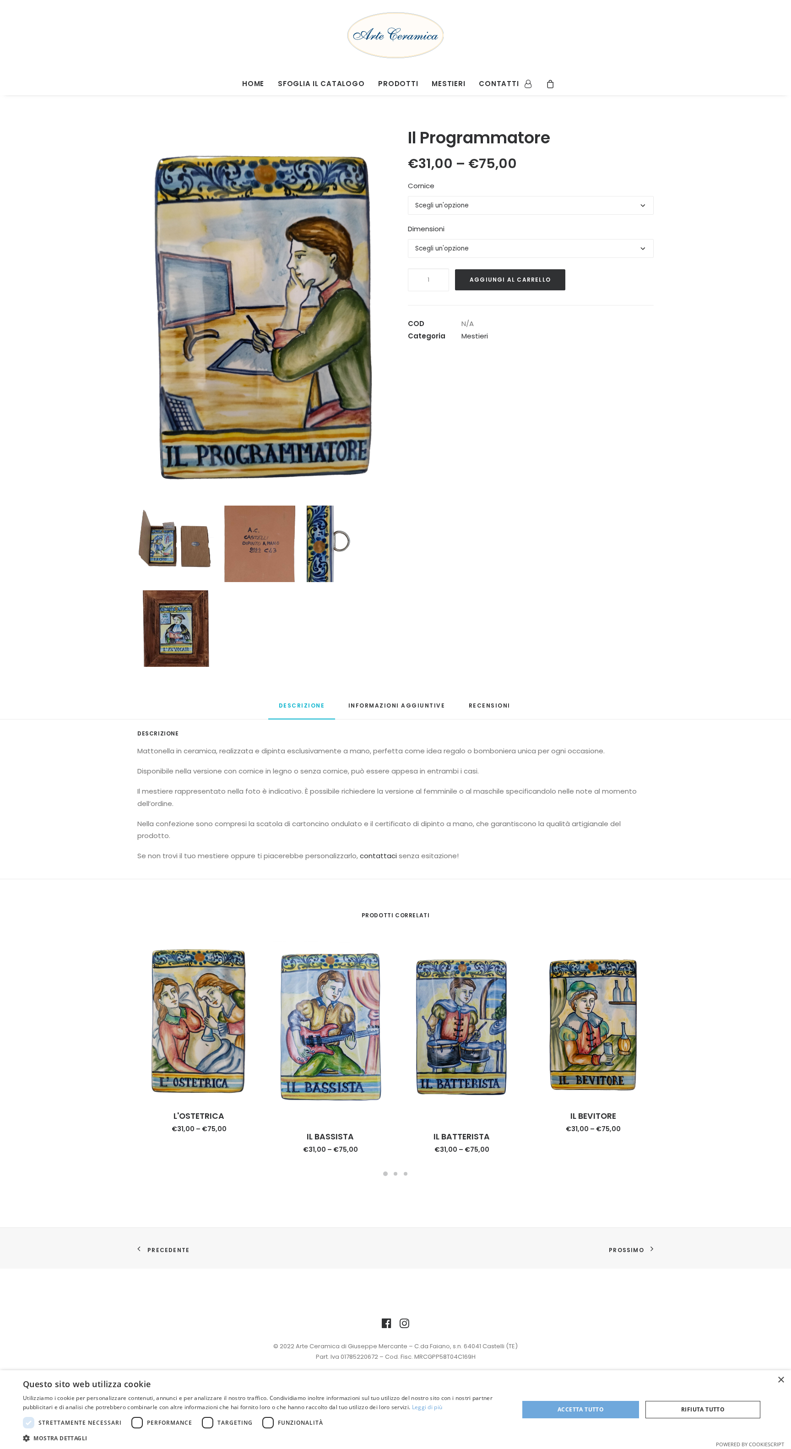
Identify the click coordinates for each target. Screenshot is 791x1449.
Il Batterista (461, 1136)
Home (253, 83)
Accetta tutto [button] (581, 1409)
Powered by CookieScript (750, 1444)
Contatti (499, 83)
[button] (263, 1437)
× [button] (780, 1380)
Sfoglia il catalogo (321, 83)
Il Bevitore (593, 1116)
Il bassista (330, 1136)
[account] (531, 83)
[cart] (547, 83)
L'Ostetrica (198, 1116)
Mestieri (448, 83)
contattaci (378, 856)
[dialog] (395, 1409)
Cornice (421, 186)
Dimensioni (426, 229)
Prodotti (398, 83)
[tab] (302, 709)
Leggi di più (427, 1407)
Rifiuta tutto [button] (703, 1409)
